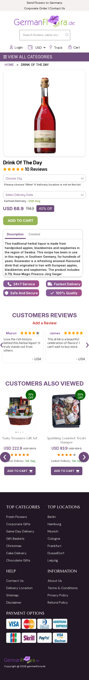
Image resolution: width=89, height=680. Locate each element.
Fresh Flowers (16, 517)
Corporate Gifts (18, 524)
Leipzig (53, 560)
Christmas (14, 546)
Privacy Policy (58, 595)
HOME (9, 65)
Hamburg (54, 524)
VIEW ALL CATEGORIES (30, 57)
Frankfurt (54, 546)
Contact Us (57, 8)
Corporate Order (35, 8)
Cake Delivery (16, 553)
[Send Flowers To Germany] (44, 21)
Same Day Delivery (20, 531)
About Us (55, 581)
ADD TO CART (20, 221)
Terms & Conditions (63, 588)
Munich (53, 531)
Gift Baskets (15, 538)
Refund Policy (58, 602)
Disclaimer (14, 602)
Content (34, 234)
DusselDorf (56, 553)
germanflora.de (36, 666)
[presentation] (1, 344)
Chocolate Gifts (18, 560)
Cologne (54, 538)
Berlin (52, 517)
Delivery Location (19, 588)
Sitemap (12, 595)
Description (15, 234)
